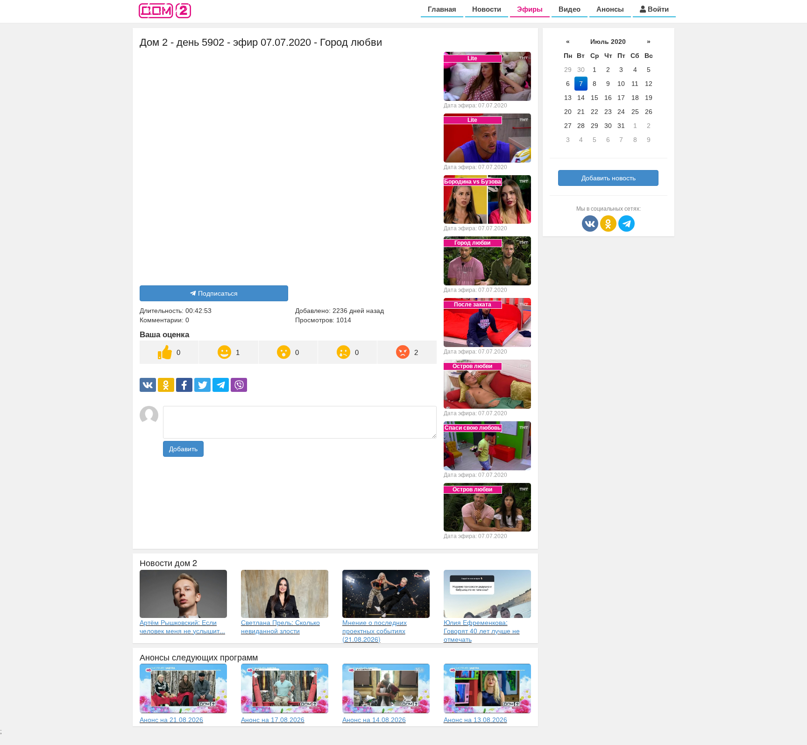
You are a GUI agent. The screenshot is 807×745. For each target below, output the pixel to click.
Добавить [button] (183, 449)
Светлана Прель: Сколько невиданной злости (280, 626)
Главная (442, 9)
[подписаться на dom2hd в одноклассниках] (609, 223)
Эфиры (530, 9)
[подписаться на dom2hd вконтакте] (591, 223)
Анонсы (610, 9)
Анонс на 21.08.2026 (171, 720)
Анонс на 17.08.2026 (272, 720)
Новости (486, 9)
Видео (569, 9)
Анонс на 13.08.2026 (475, 720)
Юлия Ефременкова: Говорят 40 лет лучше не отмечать (482, 630)
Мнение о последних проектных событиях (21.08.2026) (374, 630)
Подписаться (218, 293)
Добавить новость (608, 178)
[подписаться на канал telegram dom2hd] (626, 223)
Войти (657, 9)
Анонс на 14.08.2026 (374, 720)
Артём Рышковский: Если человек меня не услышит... (182, 626)
